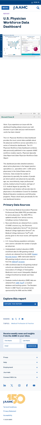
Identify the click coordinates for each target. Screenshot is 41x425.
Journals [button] (6, 372)
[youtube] (33, 385)
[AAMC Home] (20, 8)
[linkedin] (5, 385)
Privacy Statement (9, 411)
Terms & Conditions (10, 407)
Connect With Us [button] (9, 377)
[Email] (23, 319)
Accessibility (7, 415)
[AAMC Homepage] (14, 399)
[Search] (38, 8)
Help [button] (5, 362)
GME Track (19, 283)
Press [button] (5, 357)
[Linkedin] (13, 319)
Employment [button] (8, 367)
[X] (16, 319)
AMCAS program (18, 262)
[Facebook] (20, 319)
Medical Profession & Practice (22, 323)
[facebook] (27, 385)
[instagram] (19, 385)
